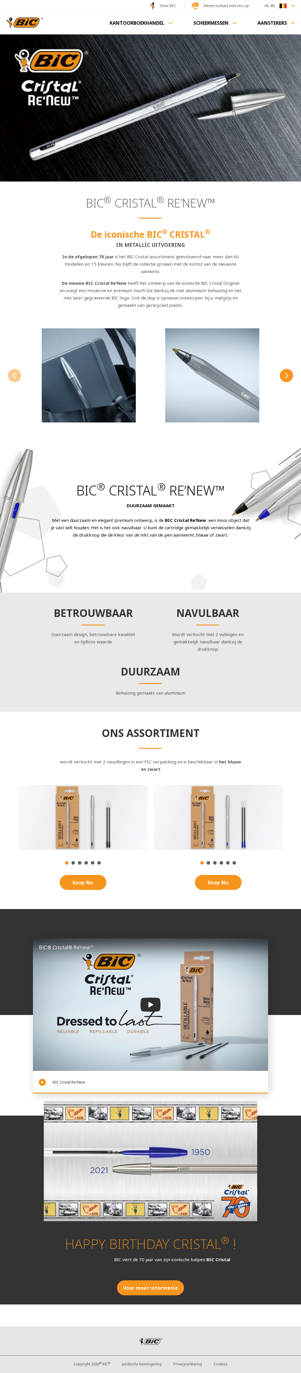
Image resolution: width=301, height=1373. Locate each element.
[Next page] (286, 376)
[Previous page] (15, 376)
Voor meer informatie (150, 1288)
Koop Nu (83, 882)
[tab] (66, 863)
